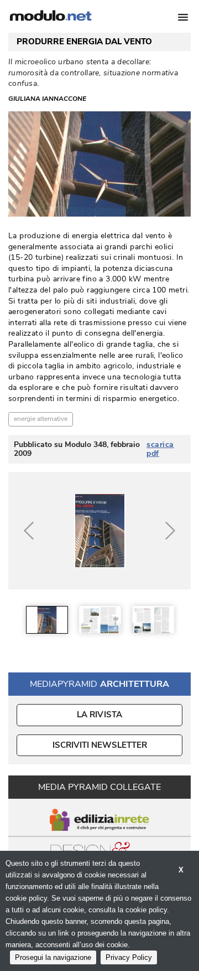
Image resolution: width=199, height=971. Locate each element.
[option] (47, 619)
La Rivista (100, 714)
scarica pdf (160, 449)
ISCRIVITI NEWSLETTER (100, 745)
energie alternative (40, 418)
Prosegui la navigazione (53, 957)
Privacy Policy (129, 957)
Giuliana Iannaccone (47, 98)
